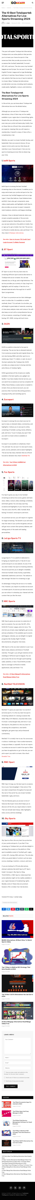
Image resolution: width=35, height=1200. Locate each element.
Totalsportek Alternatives (10, 902)
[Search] (32, 3)
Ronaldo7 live (6, 756)
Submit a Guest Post (21, 1195)
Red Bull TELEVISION (14, 684)
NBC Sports (9, 601)
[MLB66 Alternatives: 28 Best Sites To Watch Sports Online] (17, 929)
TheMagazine (5, 1195)
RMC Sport (9, 762)
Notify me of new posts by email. (15, 1081)
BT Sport (8, 249)
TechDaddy (25, 1193)
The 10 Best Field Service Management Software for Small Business (22, 1122)
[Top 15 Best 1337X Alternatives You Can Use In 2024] (17, 983)
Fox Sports (9, 472)
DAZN (7, 324)
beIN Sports (9, 160)
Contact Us (12, 1195)
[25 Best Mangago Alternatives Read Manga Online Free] (17, 1011)
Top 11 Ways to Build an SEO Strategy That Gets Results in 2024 (21, 1132)
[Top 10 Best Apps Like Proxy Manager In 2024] (6, 1113)
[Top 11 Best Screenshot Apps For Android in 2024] (6, 1104)
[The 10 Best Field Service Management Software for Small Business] (6, 1122)
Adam (8, 23)
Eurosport (9, 399)
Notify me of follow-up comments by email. (17, 1077)
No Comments (26, 23)
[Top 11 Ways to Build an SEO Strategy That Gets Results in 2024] (17, 956)
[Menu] (3, 3)
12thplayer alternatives (16, 233)
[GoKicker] (17, 2)
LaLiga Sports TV (12, 538)
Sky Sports (10, 818)
